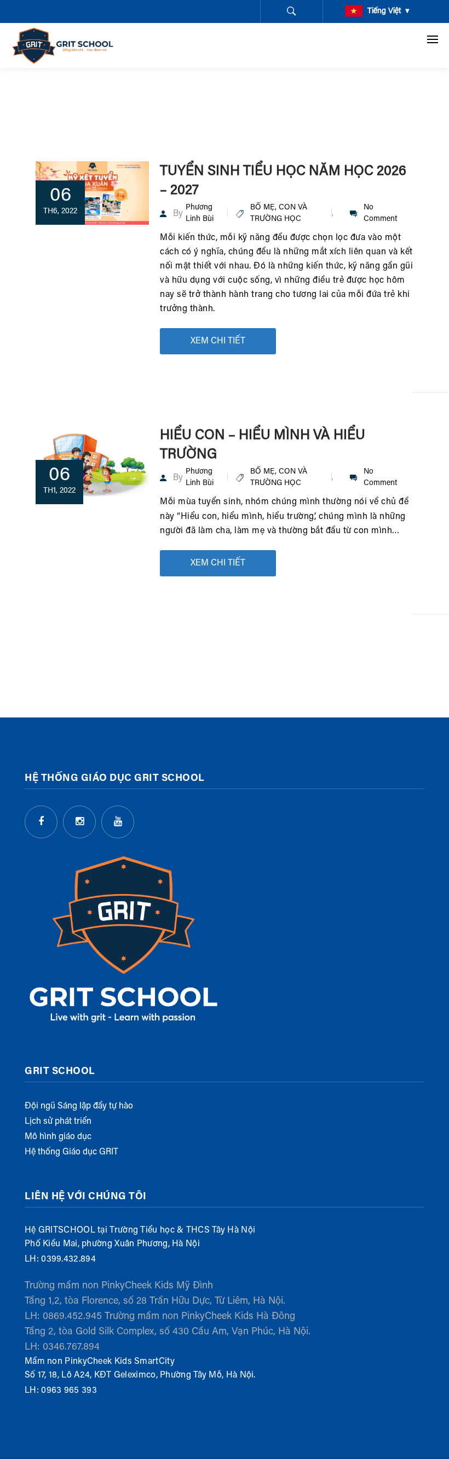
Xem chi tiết (218, 341)
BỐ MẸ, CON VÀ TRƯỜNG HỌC (278, 213)
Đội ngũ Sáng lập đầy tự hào (79, 1106)
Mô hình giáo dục (58, 1137)
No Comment (380, 213)
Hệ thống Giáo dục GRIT (71, 1152)
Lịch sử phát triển (58, 1121)
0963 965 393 (69, 1390)
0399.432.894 (68, 1259)
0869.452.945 (72, 1317)
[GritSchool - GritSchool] (63, 45)
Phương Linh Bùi (200, 213)
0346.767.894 (71, 1347)
